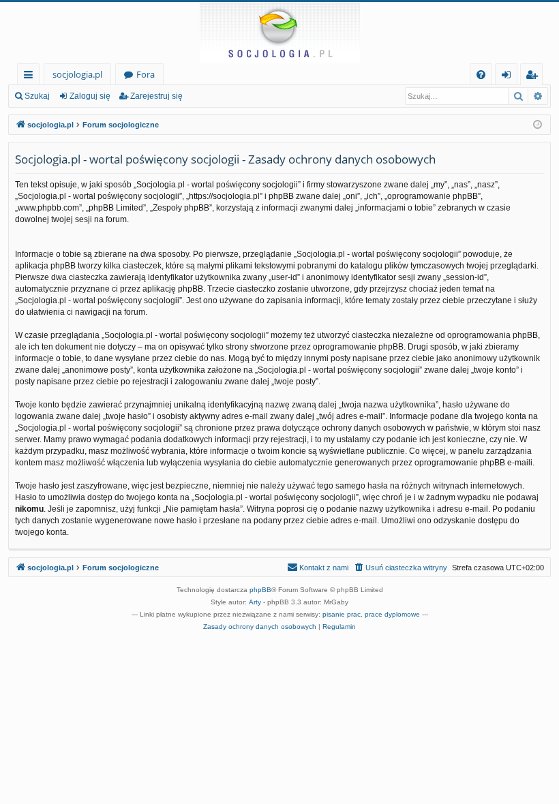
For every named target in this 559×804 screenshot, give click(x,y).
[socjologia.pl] (279, 32)
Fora (145, 74)
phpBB (260, 589)
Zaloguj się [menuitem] (509, 76)
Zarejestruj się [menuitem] (535, 76)
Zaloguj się (90, 96)
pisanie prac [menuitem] (341, 614)
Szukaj (37, 96)
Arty (255, 602)
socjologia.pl (77, 74)
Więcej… (31, 76)
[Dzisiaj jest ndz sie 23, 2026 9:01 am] (537, 125)
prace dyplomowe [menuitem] (392, 614)
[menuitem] (481, 74)
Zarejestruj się (156, 96)
